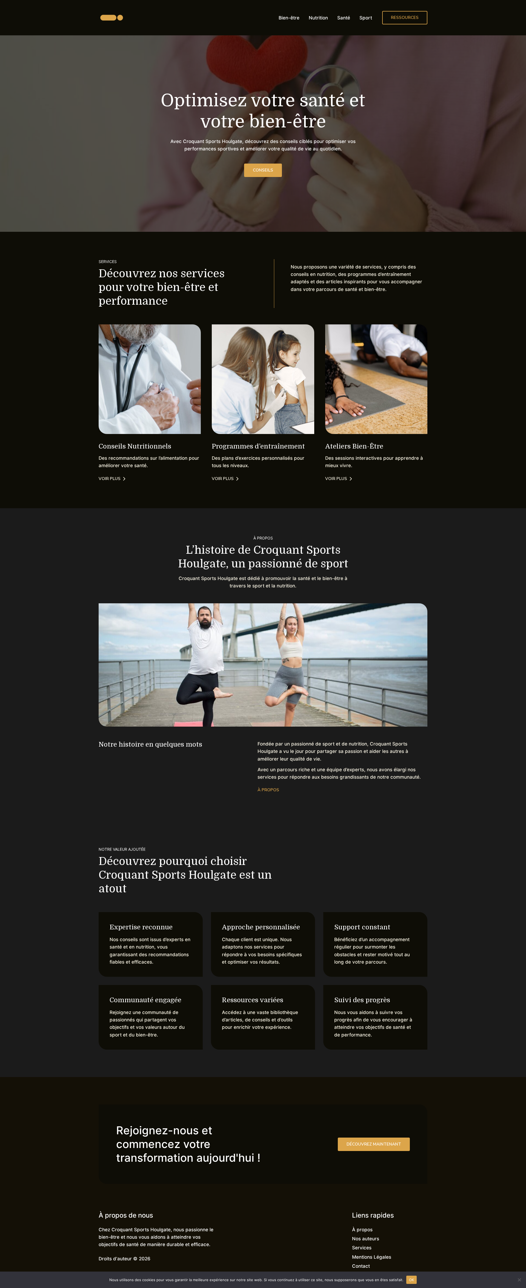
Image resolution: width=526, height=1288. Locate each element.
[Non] (519, 1280)
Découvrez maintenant (374, 1144)
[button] (404, 17)
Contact (361, 1266)
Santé (343, 18)
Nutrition (318, 18)
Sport (365, 18)
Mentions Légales (371, 1257)
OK (411, 1279)
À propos (362, 1229)
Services (361, 1247)
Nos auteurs (365, 1238)
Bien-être (289, 18)
